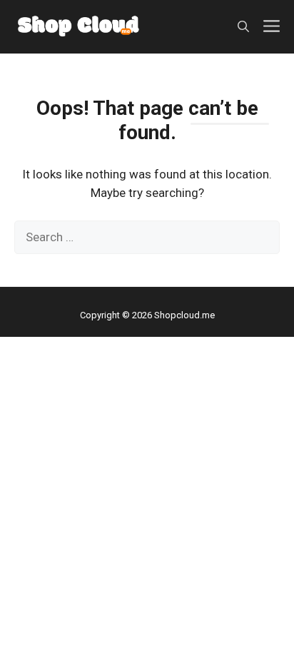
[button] (243, 26)
